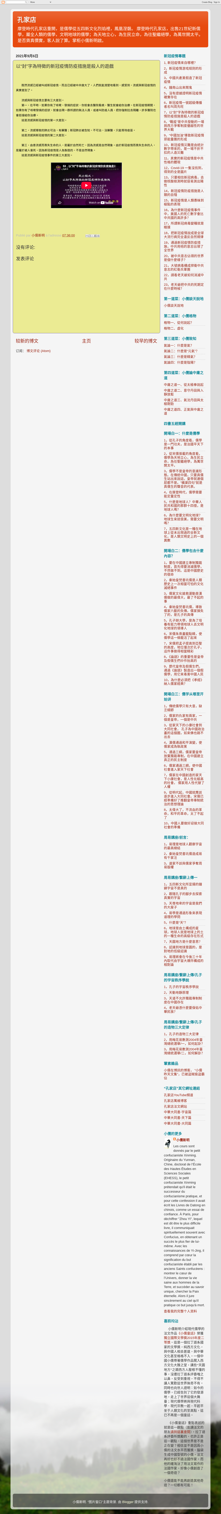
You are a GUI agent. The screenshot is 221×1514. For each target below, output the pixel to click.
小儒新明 (183, 1140)
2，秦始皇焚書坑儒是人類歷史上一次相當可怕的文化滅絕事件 (184, 584)
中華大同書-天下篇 (177, 1118)
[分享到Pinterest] (98, 235)
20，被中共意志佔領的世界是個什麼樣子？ (184, 258)
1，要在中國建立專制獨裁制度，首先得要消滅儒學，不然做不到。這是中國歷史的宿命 (184, 568)
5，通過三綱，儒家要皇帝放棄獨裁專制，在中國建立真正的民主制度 (184, 756)
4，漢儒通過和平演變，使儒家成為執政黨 (183, 744)
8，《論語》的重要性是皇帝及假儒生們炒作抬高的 (184, 659)
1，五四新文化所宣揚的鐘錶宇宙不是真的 (183, 886)
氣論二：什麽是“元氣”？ (181, 351)
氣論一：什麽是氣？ (179, 345)
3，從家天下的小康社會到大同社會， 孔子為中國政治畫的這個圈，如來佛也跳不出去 (184, 731)
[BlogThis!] (89, 235)
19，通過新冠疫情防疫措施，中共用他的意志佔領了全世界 (184, 246)
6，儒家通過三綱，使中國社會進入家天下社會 (183, 767)
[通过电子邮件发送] (86, 235)
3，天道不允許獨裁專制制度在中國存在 (183, 1000)
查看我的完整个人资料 (180, 1311)
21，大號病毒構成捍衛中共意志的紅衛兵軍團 (184, 267)
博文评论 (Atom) (39, 351)
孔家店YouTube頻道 (178, 1095)
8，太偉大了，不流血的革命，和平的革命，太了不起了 (184, 813)
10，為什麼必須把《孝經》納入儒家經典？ (184, 682)
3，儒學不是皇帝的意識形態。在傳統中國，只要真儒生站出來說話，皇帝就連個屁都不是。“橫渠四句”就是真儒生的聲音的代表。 (184, 479)
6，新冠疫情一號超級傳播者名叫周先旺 (183, 104)
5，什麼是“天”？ (176, 922)
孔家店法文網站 (175, 1106)
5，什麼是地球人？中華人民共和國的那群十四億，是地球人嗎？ (184, 506)
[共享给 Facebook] (95, 235)
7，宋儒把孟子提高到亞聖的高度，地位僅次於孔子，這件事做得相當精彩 (184, 647)
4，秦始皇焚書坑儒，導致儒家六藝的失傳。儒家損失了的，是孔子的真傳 (184, 611)
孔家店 (26, 19)
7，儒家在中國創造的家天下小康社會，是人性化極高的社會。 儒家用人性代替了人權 (184, 781)
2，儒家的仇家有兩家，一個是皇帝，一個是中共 (183, 717)
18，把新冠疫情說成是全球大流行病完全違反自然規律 (184, 235)
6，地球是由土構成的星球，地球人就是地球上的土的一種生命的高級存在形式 (184, 932)
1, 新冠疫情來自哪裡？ (180, 63)
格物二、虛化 (174, 328)
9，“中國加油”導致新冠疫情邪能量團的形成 (184, 137)
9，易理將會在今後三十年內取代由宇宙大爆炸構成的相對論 (184, 961)
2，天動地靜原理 (176, 992)
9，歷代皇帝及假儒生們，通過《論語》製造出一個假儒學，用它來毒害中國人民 (184, 670)
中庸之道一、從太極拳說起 (184, 385)
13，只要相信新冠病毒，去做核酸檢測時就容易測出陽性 (184, 181)
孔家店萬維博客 (175, 1101)
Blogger (128, 1502)
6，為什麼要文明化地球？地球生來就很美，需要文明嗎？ (184, 519)
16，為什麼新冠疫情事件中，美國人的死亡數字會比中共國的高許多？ (184, 214)
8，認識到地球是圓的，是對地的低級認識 (183, 949)
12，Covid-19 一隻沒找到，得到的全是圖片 (184, 170)
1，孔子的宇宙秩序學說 (181, 987)
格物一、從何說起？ (179, 323)
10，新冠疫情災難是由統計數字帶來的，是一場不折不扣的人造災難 (184, 149)
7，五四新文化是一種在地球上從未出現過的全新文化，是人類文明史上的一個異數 (184, 534)
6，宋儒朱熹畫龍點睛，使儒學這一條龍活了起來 (183, 636)
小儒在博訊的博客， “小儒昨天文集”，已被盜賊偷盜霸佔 (184, 1074)
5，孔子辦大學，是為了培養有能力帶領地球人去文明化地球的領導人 (184, 624)
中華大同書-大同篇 (177, 1123)
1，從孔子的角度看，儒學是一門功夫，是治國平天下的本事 (184, 444)
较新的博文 (27, 340)
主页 (86, 340)
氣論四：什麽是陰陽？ (180, 362)
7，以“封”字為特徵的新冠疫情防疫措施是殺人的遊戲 (184, 114)
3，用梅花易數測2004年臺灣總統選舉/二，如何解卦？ (184, 1051)
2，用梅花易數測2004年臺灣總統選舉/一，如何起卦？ (184, 1042)
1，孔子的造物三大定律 (181, 1034)
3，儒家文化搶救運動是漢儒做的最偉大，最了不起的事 (184, 597)
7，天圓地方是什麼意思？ (183, 942)
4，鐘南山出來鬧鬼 (178, 87)
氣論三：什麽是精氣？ (180, 357)
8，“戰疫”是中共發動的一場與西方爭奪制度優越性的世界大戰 (184, 125)
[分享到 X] (92, 235)
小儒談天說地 (174, 305)
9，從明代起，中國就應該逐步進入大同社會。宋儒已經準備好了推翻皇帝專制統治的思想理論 (184, 798)
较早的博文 (146, 340)
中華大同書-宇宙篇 (177, 1112)
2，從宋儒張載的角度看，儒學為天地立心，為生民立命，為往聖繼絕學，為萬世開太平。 (184, 459)
